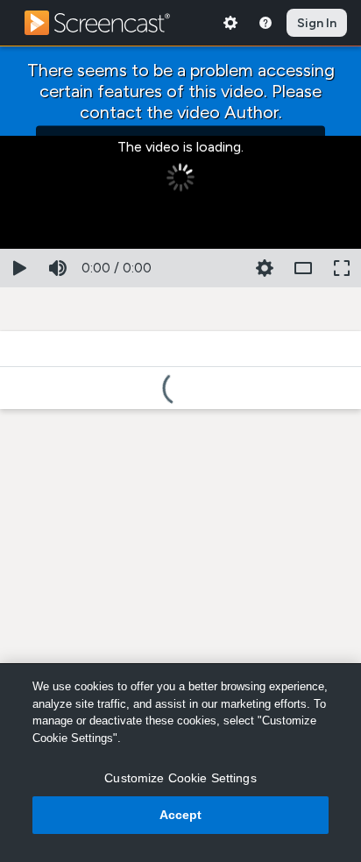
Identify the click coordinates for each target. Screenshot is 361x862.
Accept (180, 815)
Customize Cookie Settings (180, 778)
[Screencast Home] (109, 23)
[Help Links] (265, 23)
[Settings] (230, 23)
